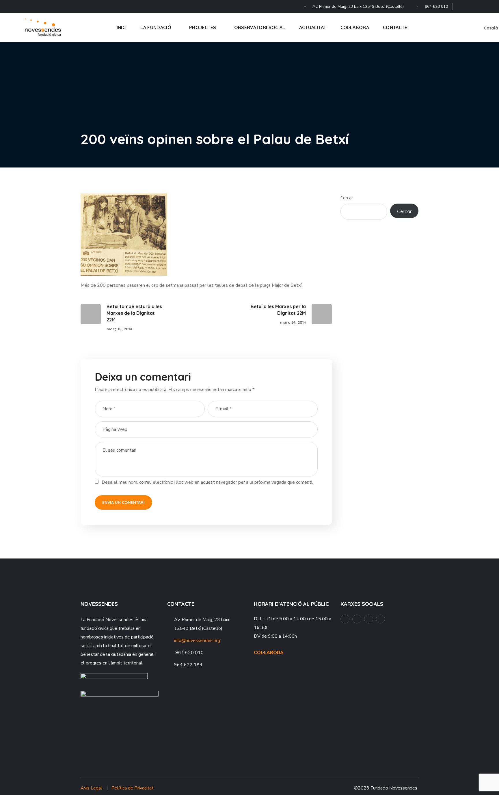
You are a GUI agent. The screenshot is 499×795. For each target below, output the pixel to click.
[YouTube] (471, 5)
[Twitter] (490, 5)
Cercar (346, 198)
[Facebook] (461, 5)
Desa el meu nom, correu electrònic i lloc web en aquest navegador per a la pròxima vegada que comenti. (207, 482)
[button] (459, 27)
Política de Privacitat (132, 788)
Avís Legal (91, 788)
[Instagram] (480, 5)
